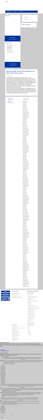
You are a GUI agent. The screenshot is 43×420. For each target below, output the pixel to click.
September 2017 (26, 252)
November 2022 (26, 165)
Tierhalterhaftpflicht (15, 333)
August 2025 (25, 118)
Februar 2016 (25, 279)
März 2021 (25, 193)
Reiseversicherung (15, 338)
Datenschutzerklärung (5, 350)
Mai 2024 (24, 139)
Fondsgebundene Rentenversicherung (33, 308)
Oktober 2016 (25, 267)
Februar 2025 (25, 126)
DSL (28, 329)
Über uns (26, 19)
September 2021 (26, 185)
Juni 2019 (24, 223)
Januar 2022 (25, 179)
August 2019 (25, 220)
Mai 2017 (24, 257)
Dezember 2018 (26, 232)
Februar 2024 (25, 143)
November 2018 (26, 233)
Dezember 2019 (26, 215)
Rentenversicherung (31, 305)
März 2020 (25, 210)
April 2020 (25, 209)
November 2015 (26, 283)
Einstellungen (8, 347)
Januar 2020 (25, 213)
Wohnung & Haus (30, 293)
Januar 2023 (25, 162)
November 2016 (26, 266)
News (15, 11)
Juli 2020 (24, 205)
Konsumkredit (30, 334)
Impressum (5, 293)
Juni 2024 (24, 138)
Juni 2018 (24, 240)
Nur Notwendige (2, 347)
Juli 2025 (24, 119)
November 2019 (26, 216)
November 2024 (26, 131)
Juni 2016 (24, 273)
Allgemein (9, 101)
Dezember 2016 (26, 264)
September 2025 (26, 116)
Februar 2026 (25, 109)
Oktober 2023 (25, 149)
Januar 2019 (25, 230)
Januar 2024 (25, 145)
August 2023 (25, 152)
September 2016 (26, 269)
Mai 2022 (24, 173)
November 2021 (26, 182)
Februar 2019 (25, 229)
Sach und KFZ (14, 324)
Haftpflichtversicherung (15, 332)
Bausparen (29, 320)
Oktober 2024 (25, 132)
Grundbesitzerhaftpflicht (31, 314)
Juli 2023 (24, 153)
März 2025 (25, 125)
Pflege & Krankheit (15, 291)
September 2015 (26, 286)
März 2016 (25, 277)
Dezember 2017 (26, 247)
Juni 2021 (24, 189)
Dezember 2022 (26, 163)
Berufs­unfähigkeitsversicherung (32, 296)
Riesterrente (29, 302)
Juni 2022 (24, 172)
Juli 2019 (24, 222)
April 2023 (25, 158)
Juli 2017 (24, 254)
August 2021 (25, 186)
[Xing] (27, 1)
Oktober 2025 (25, 115)
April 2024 (25, 141)
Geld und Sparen (30, 324)
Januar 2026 (25, 111)
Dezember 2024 (26, 129)
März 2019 (25, 227)
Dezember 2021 (26, 180)
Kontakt (21, 11)
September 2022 (26, 168)
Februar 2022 (25, 178)
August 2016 (25, 270)
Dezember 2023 (26, 146)
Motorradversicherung (15, 330)
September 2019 (26, 219)
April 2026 (25, 106)
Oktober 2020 (25, 200)
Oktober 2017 (25, 250)
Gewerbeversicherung (15, 339)
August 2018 (25, 237)
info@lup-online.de (10, 51)
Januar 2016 (25, 280)
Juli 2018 (24, 239)
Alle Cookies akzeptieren (15, 347)
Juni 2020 (24, 206)
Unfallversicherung (15, 336)
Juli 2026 (24, 102)
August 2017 (25, 253)
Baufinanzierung (30, 318)
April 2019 (25, 226)
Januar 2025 (25, 128)
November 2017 (26, 249)
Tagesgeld (29, 332)
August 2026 (25, 101)
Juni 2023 (24, 155)
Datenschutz (5, 295)
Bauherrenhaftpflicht (31, 317)
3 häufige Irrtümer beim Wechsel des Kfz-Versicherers (18, 329)
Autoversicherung (14, 326)
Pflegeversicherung (15, 294)
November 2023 (26, 148)
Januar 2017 (25, 263)
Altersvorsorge (30, 299)
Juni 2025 (24, 121)
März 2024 (25, 142)
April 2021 (25, 192)
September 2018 (26, 236)
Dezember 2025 (26, 112)
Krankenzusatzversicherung (16, 293)
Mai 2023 (24, 156)
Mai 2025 (24, 122)
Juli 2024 (24, 136)
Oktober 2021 (25, 183)
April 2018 (25, 243)
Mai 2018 (24, 242)
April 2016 (25, 276)
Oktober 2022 (25, 166)
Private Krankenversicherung (16, 296)
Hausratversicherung (31, 311)
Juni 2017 (24, 256)
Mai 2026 (24, 105)
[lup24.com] (6, 1)
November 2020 (26, 199)
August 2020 (25, 203)
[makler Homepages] (5, 299)
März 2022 (25, 176)
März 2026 (25, 108)
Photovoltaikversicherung (31, 315)
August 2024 (25, 135)
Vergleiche (8, 11)
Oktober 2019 (25, 217)
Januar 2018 (25, 246)
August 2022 (25, 169)
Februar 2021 (25, 195)
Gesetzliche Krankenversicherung (17, 297)
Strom (28, 326)
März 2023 (25, 159)
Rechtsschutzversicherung (16, 335)
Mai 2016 (24, 274)
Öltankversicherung (30, 321)
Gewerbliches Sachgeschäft (32, 291)
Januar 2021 (25, 196)
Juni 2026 (24, 104)
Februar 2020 (25, 212)
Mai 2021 (24, 190)
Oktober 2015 (25, 284)
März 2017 (25, 260)
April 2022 (25, 175)
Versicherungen (11, 102)
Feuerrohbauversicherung (31, 323)
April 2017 (25, 259)
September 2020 (26, 202)
